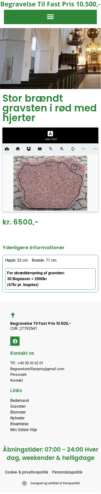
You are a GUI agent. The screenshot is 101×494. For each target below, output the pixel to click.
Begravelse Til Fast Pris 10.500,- (40, 323)
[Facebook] (15, 341)
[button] (50, 16)
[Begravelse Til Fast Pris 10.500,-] (12, 315)
